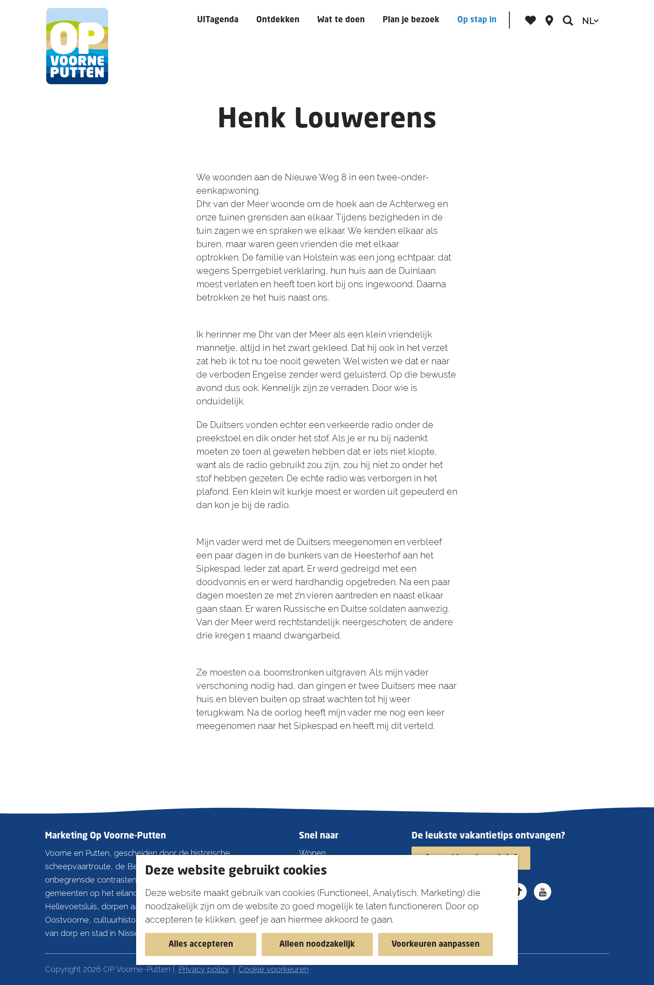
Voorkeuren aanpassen (436, 944)
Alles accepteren (201, 944)
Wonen (312, 853)
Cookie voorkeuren (273, 969)
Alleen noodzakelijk (317, 944)
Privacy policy (203, 969)
